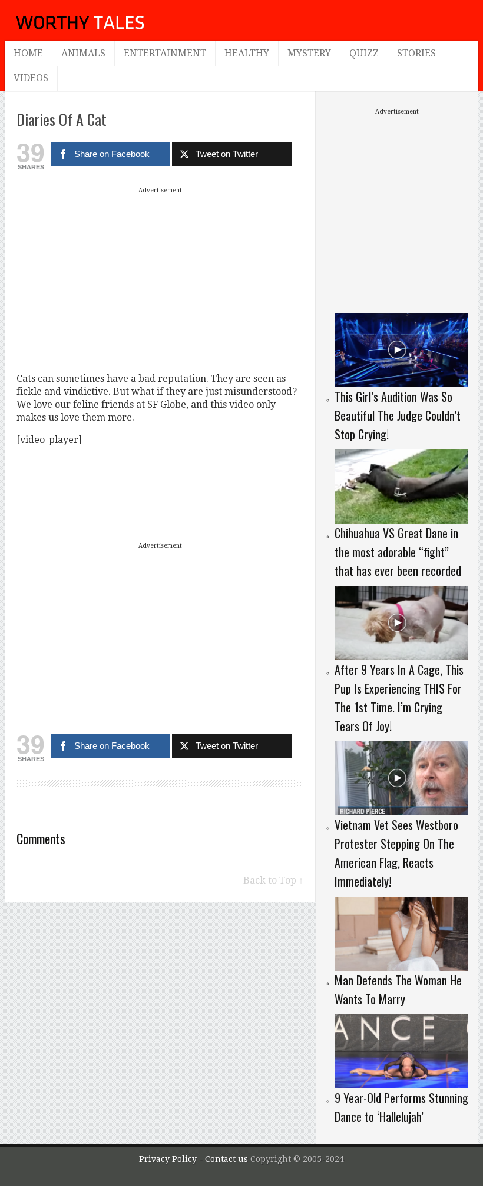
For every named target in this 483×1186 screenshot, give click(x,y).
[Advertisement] (160, 279)
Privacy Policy (168, 1159)
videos (31, 78)
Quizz (364, 53)
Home (28, 53)
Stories (416, 53)
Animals (83, 53)
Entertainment (165, 53)
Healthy (246, 53)
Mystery (309, 53)
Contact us (227, 1159)
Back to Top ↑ (273, 880)
